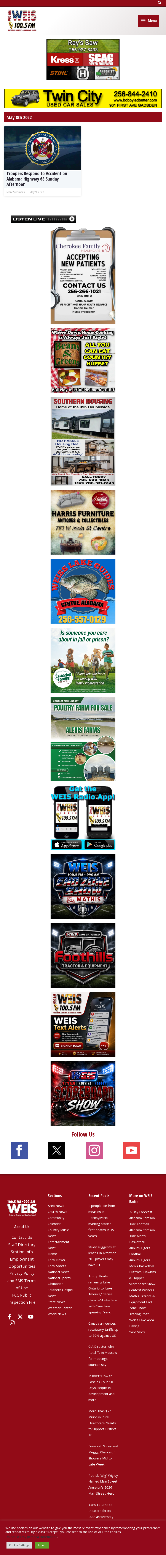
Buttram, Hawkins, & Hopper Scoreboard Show (143, 1278)
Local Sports (57, 1266)
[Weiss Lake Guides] (83, 591)
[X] (20, 1316)
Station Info (22, 1251)
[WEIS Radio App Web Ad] (83, 817)
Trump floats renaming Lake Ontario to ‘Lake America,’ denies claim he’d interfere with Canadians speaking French (102, 1294)
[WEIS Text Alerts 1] (83, 1024)
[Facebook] (9, 1316)
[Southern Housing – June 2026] (83, 441)
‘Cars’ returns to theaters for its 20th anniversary (100, 1510)
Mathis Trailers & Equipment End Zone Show (142, 1302)
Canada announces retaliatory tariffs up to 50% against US (103, 1329)
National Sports (59, 1278)
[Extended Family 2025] (83, 660)
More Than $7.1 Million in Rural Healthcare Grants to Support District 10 (102, 1423)
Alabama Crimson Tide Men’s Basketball (142, 1236)
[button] (160, 3)
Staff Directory (21, 1244)
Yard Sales (137, 1332)
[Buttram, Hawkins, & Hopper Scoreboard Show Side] (83, 1093)
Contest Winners (141, 1290)
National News (58, 1272)
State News (56, 1302)
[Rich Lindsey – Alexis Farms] (83, 738)
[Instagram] (12, 1322)
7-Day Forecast (140, 1212)
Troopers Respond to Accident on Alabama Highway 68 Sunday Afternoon (36, 178)
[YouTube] (31, 1316)
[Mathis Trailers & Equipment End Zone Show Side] (83, 886)
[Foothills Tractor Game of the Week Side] (83, 955)
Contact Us (21, 1237)
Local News (56, 1260)
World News (57, 1314)
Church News (57, 1211)
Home (52, 1254)
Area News (56, 1205)
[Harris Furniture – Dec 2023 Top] (83, 522)
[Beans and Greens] (83, 360)
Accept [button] (42, 1545)
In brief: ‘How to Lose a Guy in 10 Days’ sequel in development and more (101, 1388)
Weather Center (60, 1308)
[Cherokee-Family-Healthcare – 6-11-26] (83, 275)
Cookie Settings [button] (19, 1545)
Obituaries (55, 1283)
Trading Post (139, 1314)
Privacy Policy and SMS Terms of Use (21, 1280)
